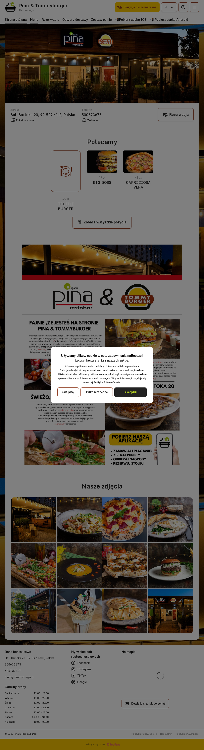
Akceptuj (131, 392)
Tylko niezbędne (96, 392)
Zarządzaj (68, 392)
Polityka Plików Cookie (106, 382)
